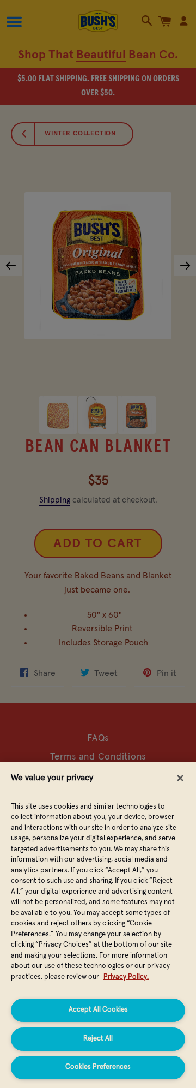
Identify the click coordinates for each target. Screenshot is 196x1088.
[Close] (180, 778)
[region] (98, 925)
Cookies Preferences (98, 1067)
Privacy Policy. (126, 977)
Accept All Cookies (98, 1009)
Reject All (98, 1038)
